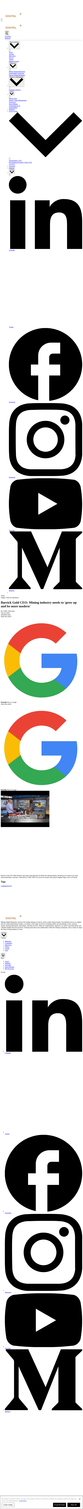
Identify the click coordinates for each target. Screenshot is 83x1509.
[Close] (80, 1499)
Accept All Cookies (59, 1505)
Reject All (74, 1505)
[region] (41, 1502)
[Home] (11, 16)
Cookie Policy (23, 1501)
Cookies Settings (8, 1505)
